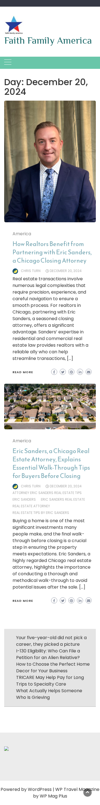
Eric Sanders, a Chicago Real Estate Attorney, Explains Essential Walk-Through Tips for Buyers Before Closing (51, 463)
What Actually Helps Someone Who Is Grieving (49, 694)
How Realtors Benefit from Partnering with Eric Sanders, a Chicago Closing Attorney (52, 252)
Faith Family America (48, 40)
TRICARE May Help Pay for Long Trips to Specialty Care (50, 680)
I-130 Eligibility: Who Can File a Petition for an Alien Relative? (48, 654)
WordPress (40, 789)
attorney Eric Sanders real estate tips (47, 492)
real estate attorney (31, 506)
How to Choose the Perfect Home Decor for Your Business (53, 667)
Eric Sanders (24, 499)
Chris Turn (31, 270)
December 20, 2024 (66, 270)
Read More (22, 372)
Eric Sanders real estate (63, 499)
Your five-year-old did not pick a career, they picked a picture (51, 640)
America (21, 234)
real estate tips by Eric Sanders (40, 512)
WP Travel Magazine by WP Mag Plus (66, 792)
